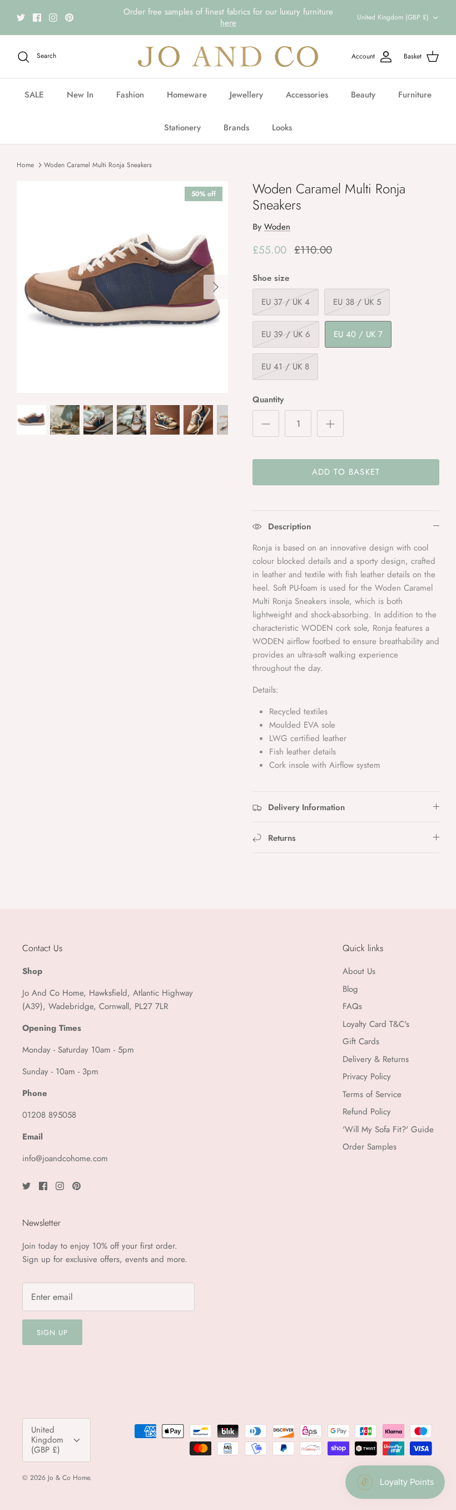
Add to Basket (346, 472)
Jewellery (246, 95)
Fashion (130, 95)
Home (25, 165)
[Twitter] (21, 17)
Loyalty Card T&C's (376, 1024)
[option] (122, 287)
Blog (350, 989)
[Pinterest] (69, 17)
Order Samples (369, 1147)
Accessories (307, 95)
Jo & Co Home (69, 1478)
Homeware (187, 95)
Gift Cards (361, 1041)
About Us (359, 971)
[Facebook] (37, 17)
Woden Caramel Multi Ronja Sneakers (98, 165)
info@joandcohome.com (65, 1158)
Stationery (182, 127)
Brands (236, 127)
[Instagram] (53, 17)
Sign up (52, 1332)
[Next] (216, 287)
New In (80, 95)
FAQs (352, 1006)
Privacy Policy (367, 1076)
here (228, 23)
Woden (277, 227)
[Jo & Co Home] (228, 56)
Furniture (415, 95)
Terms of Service (372, 1094)
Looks (282, 127)
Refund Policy (367, 1111)
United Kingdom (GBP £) (393, 17)
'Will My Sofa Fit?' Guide (388, 1129)
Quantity (268, 400)
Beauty (363, 95)
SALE (34, 95)
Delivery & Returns (376, 1059)
